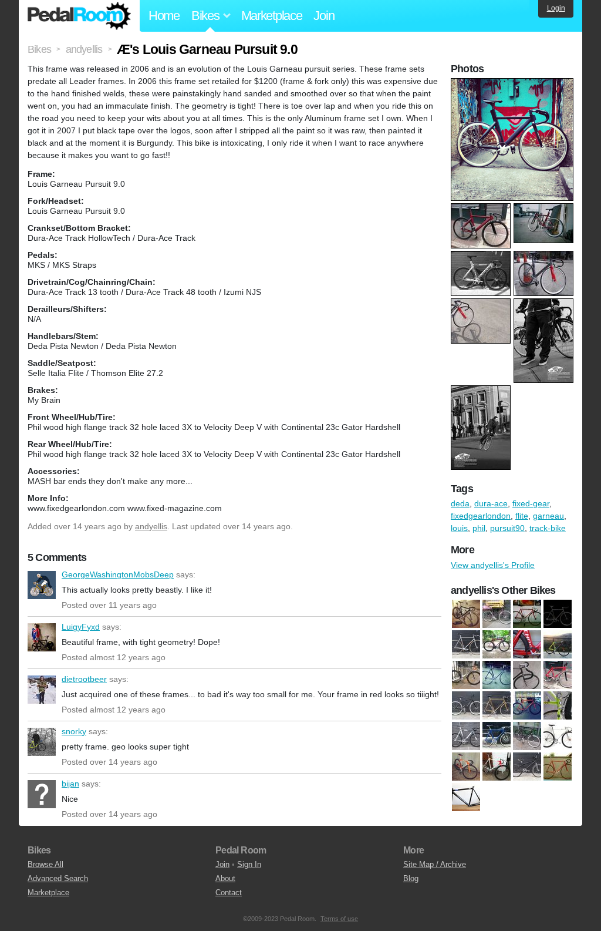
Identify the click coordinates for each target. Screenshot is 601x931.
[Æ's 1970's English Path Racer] (496, 614)
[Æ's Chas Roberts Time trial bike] (557, 705)
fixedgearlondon (481, 515)
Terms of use (339, 918)
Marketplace (271, 15)
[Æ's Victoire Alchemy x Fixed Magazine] (496, 644)
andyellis (151, 526)
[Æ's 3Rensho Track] (527, 614)
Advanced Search (58, 878)
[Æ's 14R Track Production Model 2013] (466, 614)
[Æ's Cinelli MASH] (466, 736)
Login (556, 8)
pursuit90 (507, 528)
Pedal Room (79, 16)
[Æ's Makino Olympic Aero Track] (496, 766)
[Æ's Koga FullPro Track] (466, 766)
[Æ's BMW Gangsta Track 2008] (466, 705)
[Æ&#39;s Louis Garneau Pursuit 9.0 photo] (513, 84)
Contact (228, 892)
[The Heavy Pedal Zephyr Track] (557, 644)
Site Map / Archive (434, 864)
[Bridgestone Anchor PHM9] (527, 644)
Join (323, 15)
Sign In (249, 864)
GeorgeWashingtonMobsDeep (42, 585)
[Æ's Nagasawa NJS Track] (466, 644)
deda (460, 503)
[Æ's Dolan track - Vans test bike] (527, 736)
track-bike (547, 528)
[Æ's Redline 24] (527, 766)
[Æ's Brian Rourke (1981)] (496, 705)
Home (164, 15)
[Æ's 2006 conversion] (527, 675)
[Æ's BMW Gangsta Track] (557, 675)
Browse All (45, 864)
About (225, 878)
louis (459, 528)
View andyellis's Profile (493, 565)
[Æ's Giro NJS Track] (557, 736)
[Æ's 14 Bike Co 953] (466, 675)
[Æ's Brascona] (557, 614)
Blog (410, 878)
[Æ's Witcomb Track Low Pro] (557, 766)
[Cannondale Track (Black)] (466, 797)
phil (478, 528)
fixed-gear (530, 503)
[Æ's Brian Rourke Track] (527, 705)
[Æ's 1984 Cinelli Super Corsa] (496, 675)
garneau (548, 515)
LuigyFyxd (42, 637)
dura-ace (491, 503)
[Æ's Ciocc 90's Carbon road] (496, 736)
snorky (42, 742)
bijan (42, 794)
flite (521, 515)
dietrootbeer (42, 689)
